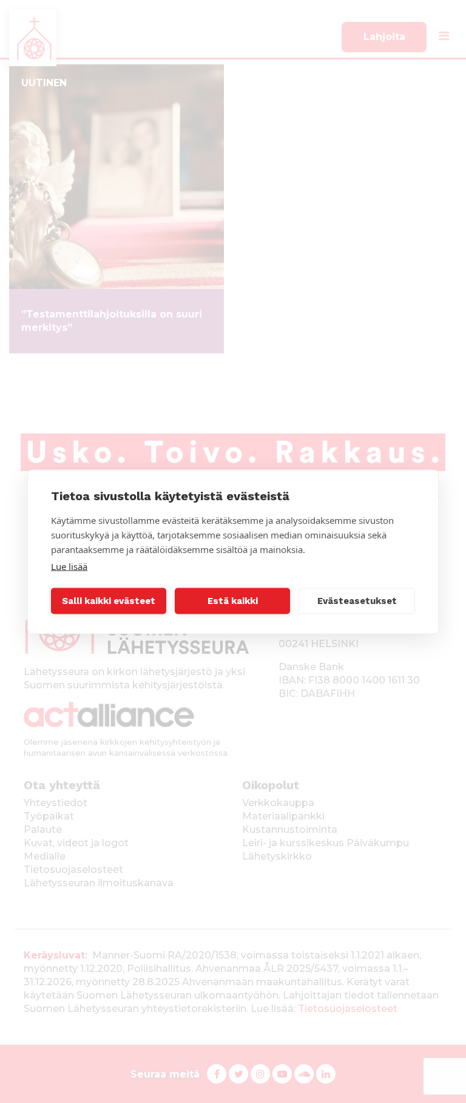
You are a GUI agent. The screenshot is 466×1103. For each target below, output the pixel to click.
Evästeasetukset (357, 601)
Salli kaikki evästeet (108, 601)
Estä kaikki (233, 601)
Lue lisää (69, 566)
